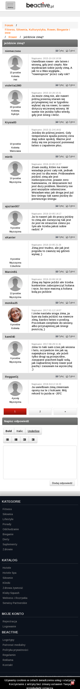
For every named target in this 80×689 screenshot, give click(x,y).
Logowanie (9, 626)
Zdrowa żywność (13, 587)
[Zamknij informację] (72, 683)
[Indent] (33, 439)
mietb (8, 156)
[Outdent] (24, 439)
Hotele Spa (9, 572)
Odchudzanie (11, 529)
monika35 (11, 302)
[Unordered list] (7, 439)
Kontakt (8, 664)
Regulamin (9, 654)
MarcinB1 (11, 271)
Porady (7, 524)
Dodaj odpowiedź (62, 483)
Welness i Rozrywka (15, 597)
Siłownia (8, 514)
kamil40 (10, 336)
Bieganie (8, 534)
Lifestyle (8, 519)
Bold (9, 431)
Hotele (7, 567)
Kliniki (6, 582)
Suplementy (10, 544)
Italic (20, 431)
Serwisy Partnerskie (15, 602)
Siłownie (8, 577)
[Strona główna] (40, 7)
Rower (13, 37)
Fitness (7, 509)
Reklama (8, 659)
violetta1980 (13, 85)
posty (16, 398)
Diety (6, 539)
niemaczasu (13, 51)
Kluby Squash (11, 592)
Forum (9, 25)
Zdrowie (8, 549)
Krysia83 (10, 122)
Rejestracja (10, 621)
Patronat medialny (14, 644)
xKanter (10, 237)
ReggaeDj (11, 376)
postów (17, 72)
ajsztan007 (12, 206)
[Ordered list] (16, 439)
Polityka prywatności (15, 649)
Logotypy (8, 639)
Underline (33, 431)
